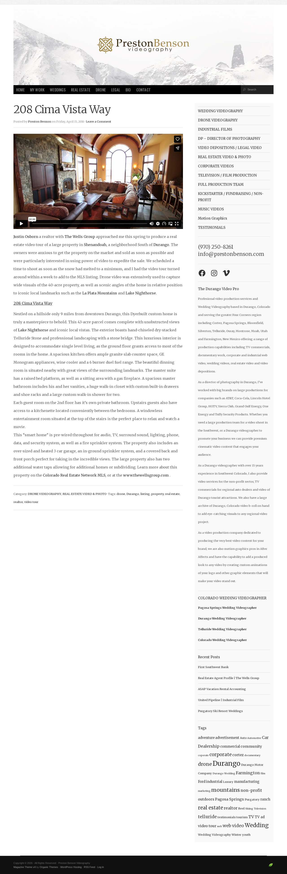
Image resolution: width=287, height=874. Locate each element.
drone (121, 494)
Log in (100, 867)
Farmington (248, 772)
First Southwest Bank (213, 667)
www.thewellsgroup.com (146, 475)
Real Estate (80, 90)
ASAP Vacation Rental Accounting (222, 689)
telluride (207, 816)
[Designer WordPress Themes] (271, 867)
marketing (204, 791)
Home (20, 90)
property (157, 494)
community (251, 746)
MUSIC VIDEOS (211, 209)
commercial (230, 746)
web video (233, 825)
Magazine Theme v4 (24, 867)
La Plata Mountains (99, 293)
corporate (220, 754)
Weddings (58, 90)
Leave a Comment (98, 121)
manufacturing (246, 781)
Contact (143, 90)
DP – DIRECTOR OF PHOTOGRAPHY (229, 138)
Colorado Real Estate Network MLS (74, 475)
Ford (201, 781)
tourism (242, 817)
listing (145, 494)
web (219, 826)
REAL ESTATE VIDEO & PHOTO (85, 494)
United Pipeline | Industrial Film (221, 700)
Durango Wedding (224, 773)
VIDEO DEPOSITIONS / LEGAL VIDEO (230, 148)
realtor (18, 502)
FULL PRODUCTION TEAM (221, 184)
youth (246, 835)
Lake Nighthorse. (141, 293)
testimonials (226, 817)
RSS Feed (89, 867)
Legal (115, 90)
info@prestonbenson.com (231, 254)
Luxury (228, 782)
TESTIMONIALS (211, 227)
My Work (37, 90)
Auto (243, 738)
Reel (241, 808)
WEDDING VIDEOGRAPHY (220, 111)
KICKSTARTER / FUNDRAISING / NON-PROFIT (230, 197)
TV (251, 816)
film (263, 773)
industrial (214, 781)
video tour (31, 502)
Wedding (257, 825)
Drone (101, 90)
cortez (238, 755)
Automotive (254, 738)
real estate (172, 494)
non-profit (251, 790)
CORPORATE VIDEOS (216, 166)
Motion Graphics (212, 218)
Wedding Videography (214, 835)
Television (260, 808)
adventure (206, 738)
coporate (203, 755)
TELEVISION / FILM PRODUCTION (227, 175)
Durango (161, 244)
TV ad (260, 817)
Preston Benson (39, 121)
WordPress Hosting (71, 867)
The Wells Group (80, 236)
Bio (128, 90)
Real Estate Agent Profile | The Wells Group (228, 678)
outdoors (206, 799)
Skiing (249, 808)
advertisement (227, 738)
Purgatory (252, 799)
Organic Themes (49, 867)
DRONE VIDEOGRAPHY (44, 494)
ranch (265, 799)
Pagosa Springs (229, 799)
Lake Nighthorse (33, 330)
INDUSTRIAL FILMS (215, 129)
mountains (225, 790)
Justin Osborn (25, 236)
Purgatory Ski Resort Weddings (220, 711)
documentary (252, 755)
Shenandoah (95, 244)
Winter (236, 835)
